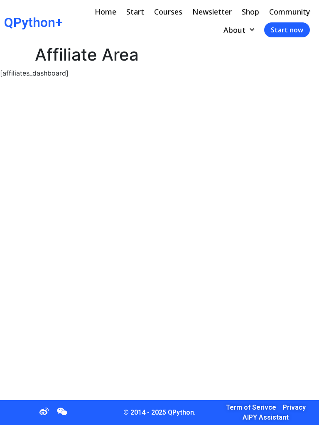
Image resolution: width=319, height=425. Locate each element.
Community (289, 12)
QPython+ (33, 22)
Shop (250, 12)
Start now (287, 29)
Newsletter (212, 12)
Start (135, 12)
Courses (168, 12)
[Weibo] (44, 412)
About (234, 30)
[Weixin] (62, 412)
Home (105, 12)
